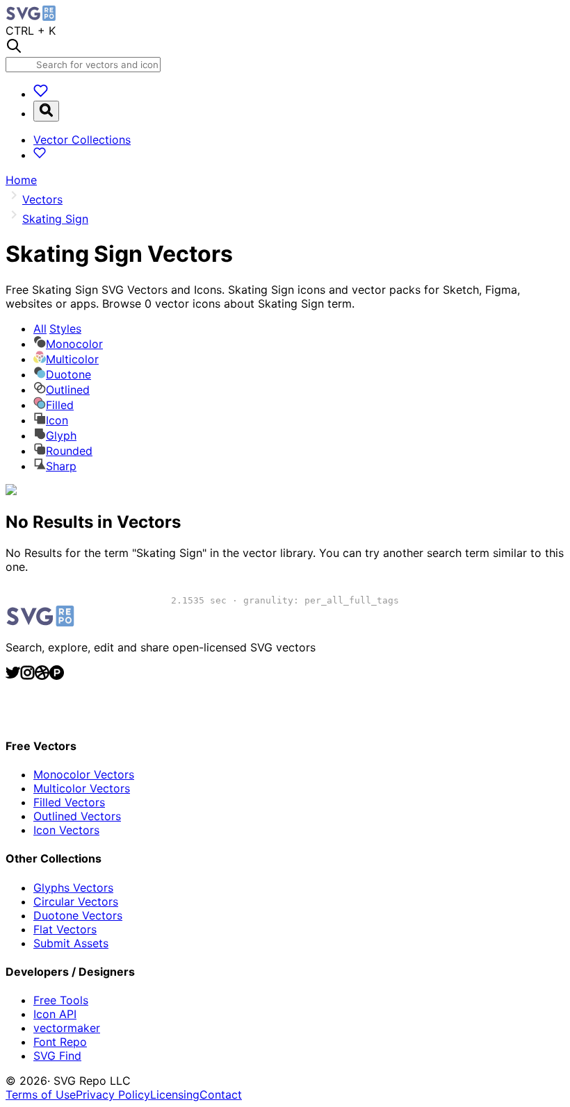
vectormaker (66, 1028)
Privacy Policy (113, 1094)
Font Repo (60, 1042)
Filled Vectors (69, 802)
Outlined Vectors (77, 816)
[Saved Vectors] (40, 94)
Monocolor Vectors (83, 774)
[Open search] (46, 111)
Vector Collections (82, 140)
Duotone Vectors (77, 915)
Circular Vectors (75, 901)
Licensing (175, 1094)
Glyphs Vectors (73, 887)
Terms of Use (41, 1094)
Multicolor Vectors (81, 788)
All (57, 328)
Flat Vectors (65, 929)
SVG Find (57, 1056)
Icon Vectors (66, 830)
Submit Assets (70, 943)
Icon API (54, 1014)
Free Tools (60, 1000)
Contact (221, 1094)
